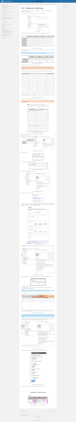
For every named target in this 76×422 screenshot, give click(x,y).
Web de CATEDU (38, 420)
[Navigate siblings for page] (46, 4)
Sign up (69, 1)
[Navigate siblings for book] (24, 4)
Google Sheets (38, 31)
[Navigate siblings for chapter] (35, 4)
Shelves (61, 1)
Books (65, 1)
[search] (38, 1)
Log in (73, 1)
